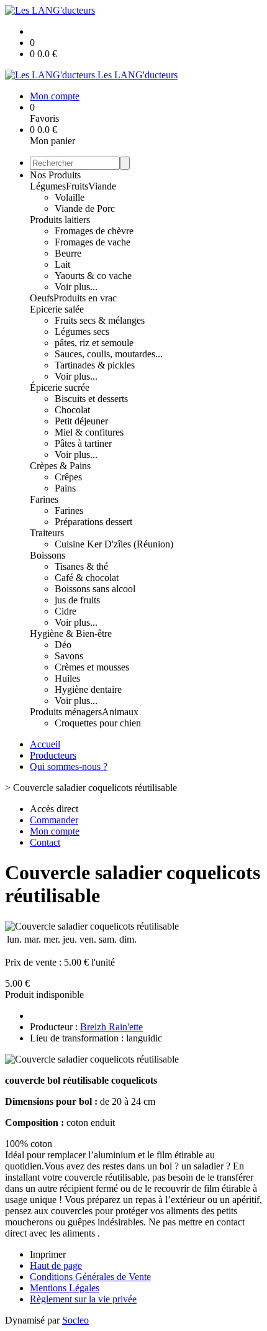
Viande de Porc (85, 208)
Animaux (120, 712)
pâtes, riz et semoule (94, 342)
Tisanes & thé (81, 566)
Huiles (67, 678)
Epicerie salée (57, 309)
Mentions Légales (64, 1288)
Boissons (47, 555)
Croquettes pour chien (98, 723)
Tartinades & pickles (95, 365)
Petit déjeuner (81, 421)
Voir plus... (76, 286)
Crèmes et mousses (92, 667)
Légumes (48, 186)
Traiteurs (47, 533)
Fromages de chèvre (94, 231)
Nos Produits (55, 175)
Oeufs (41, 298)
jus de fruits (77, 600)
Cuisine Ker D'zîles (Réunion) (114, 544)
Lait (62, 264)
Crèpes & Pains (60, 465)
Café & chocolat (87, 577)
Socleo (75, 1320)
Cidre (65, 611)
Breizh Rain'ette (111, 1027)
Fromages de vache (92, 242)
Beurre (68, 253)
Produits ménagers (66, 712)
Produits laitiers (60, 219)
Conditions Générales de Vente (90, 1276)
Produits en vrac (85, 298)
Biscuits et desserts (91, 398)
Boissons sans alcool (95, 588)
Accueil (45, 744)
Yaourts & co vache (93, 275)
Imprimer (48, 1254)
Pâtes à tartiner (83, 443)
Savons (69, 656)
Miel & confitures (89, 432)
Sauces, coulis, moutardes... (109, 354)
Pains (65, 488)
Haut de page (56, 1265)
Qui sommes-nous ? (68, 766)
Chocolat (72, 410)
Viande (102, 186)
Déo (63, 644)
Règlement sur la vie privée (83, 1299)
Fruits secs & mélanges (100, 320)
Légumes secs (82, 331)
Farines (44, 499)
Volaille (69, 197)
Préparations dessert (93, 521)
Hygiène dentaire (88, 689)
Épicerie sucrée (59, 387)
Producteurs (53, 755)
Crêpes (68, 477)
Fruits (77, 186)
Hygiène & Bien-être (71, 633)
